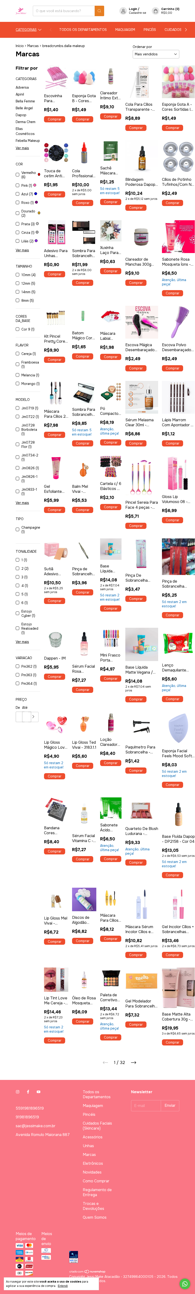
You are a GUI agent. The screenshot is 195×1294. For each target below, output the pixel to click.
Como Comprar (96, 1181)
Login (133, 9)
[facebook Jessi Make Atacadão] (28, 1091)
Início (20, 46)
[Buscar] (99, 11)
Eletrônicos (93, 1163)
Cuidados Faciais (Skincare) (97, 1126)
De (18, 707)
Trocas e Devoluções (93, 1206)
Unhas (88, 1145)
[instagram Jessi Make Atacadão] (18, 1091)
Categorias (26, 30)
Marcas (33, 46)
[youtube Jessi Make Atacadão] (38, 1091)
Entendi (63, 1286)
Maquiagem (125, 30)
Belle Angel (24, 108)
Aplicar (33, 717)
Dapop (21, 115)
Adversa (22, 87)
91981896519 (27, 1117)
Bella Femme (25, 101)
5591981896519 (30, 1108)
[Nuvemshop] (87, 1272)
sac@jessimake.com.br (35, 1125)
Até (25, 707)
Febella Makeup (28, 141)
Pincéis (150, 30)
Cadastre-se (137, 13)
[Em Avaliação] (124, 1257)
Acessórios (92, 1137)
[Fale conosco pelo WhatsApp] (185, 1284)
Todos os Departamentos (83, 30)
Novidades (92, 1172)
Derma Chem (25, 122)
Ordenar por (142, 47)
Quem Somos (95, 1217)
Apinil (20, 94)
